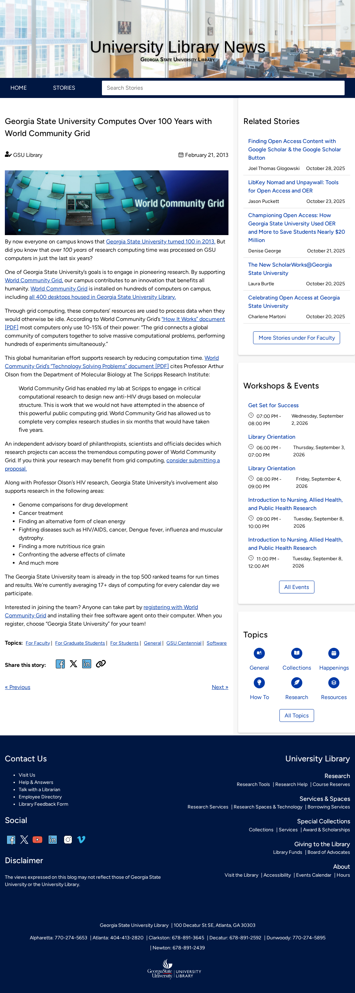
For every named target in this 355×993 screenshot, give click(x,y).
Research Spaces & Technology (268, 807)
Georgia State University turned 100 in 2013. (160, 241)
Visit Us (27, 775)
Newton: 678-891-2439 (179, 948)
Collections (261, 830)
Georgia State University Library (177, 59)
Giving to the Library (322, 844)
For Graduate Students (80, 643)
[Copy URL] (101, 664)
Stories (64, 87)
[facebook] (60, 668)
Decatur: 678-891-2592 (235, 938)
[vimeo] (81, 842)
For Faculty (38, 643)
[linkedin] (52, 844)
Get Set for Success (273, 405)
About (341, 866)
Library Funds (287, 852)
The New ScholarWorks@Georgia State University (290, 268)
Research (337, 775)
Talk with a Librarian (39, 790)
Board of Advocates (329, 852)
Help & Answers (36, 782)
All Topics (297, 715)
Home (18, 87)
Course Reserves (331, 784)
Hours (343, 875)
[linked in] (86, 668)
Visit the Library (241, 875)
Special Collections (323, 821)
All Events (296, 587)
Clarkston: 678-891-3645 (176, 938)
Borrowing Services (329, 807)
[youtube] (37, 844)
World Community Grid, (34, 280)
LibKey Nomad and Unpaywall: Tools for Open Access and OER (293, 186)
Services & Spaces (325, 798)
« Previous (17, 687)
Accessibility (277, 875)
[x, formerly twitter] (73, 666)
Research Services (208, 807)
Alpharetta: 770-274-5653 (58, 938)
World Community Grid (59, 288)
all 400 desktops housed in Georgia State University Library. (102, 297)
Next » (220, 687)
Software (217, 643)
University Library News (178, 47)
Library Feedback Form (43, 804)
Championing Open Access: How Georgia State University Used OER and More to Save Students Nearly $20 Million (296, 227)
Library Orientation (271, 436)
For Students (124, 643)
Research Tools (253, 784)
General (152, 643)
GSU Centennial (183, 643)
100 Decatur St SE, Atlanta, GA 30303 (215, 925)
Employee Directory (40, 797)
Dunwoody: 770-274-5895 (296, 938)
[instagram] (68, 844)
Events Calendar (313, 875)
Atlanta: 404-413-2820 (118, 938)
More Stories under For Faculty (297, 337)
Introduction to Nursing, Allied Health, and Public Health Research (295, 503)
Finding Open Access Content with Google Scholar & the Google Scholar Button (294, 149)
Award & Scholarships (326, 830)
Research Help (291, 784)
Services (288, 830)
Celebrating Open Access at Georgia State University (294, 301)
